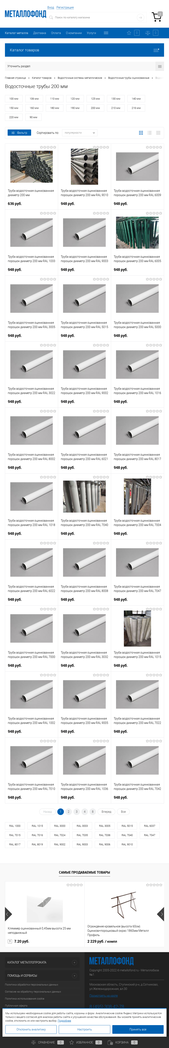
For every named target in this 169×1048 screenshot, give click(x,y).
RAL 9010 (127, 844)
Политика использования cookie (24, 998)
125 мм (95, 98)
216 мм (136, 107)
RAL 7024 (59, 835)
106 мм (34, 98)
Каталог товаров (24, 50)
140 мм (136, 98)
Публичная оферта (16, 1005)
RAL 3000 (59, 825)
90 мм (33, 117)
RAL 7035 (82, 835)
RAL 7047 (149, 835)
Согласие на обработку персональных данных (33, 991)
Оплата (56, 33)
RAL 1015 (37, 825)
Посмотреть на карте (103, 995)
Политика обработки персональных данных (31, 984)
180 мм (54, 107)
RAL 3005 (104, 825)
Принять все (137, 1029)
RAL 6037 (149, 825)
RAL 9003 (82, 844)
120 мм (75, 98)
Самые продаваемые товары (84, 872)
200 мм (95, 107)
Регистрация (65, 7)
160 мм (34, 107)
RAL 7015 (14, 835)
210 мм (115, 107)
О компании (74, 33)
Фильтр (22, 132)
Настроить (84, 1029)
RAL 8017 (14, 844)
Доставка (39, 33)
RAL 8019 (37, 844)
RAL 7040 (127, 835)
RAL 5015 (127, 825)
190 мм (75, 107)
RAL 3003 (82, 825)
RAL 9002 (59, 844)
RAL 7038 (104, 835)
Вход (50, 7)
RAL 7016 (37, 835)
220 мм (13, 117)
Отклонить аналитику (31, 1029)
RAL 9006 (104, 844)
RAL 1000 (14, 825)
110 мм (54, 98)
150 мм (13, 107)
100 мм (13, 98)
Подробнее (64, 1020)
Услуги (91, 33)
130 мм (115, 98)
